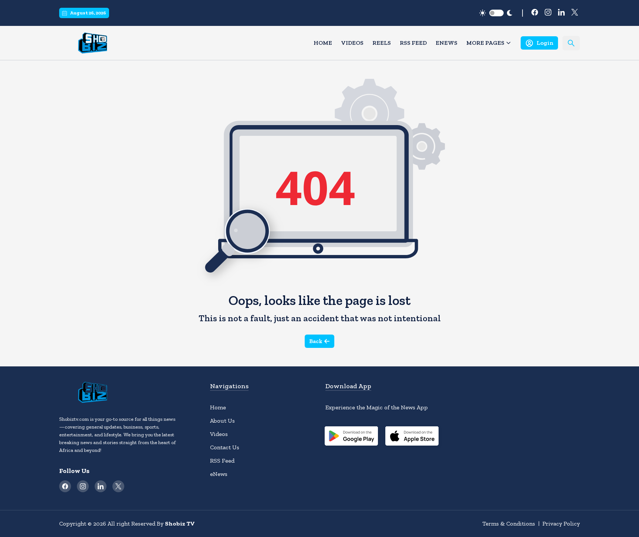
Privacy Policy (561, 523)
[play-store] (351, 437)
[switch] (496, 13)
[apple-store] (412, 437)
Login (545, 42)
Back (315, 341)
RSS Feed (413, 42)
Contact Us (224, 447)
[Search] (571, 43)
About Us (222, 420)
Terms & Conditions (508, 523)
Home (323, 42)
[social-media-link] (535, 12)
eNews (446, 42)
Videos (352, 42)
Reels (381, 42)
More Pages (485, 42)
